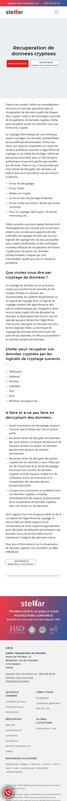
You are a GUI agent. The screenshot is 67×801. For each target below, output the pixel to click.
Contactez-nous (15, 706)
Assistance (12, 740)
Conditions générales (48, 703)
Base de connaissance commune (13, 730)
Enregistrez (42, 698)
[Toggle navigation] (56, 11)
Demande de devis (18, 63)
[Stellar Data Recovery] (14, 11)
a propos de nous (16, 701)
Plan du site (43, 708)
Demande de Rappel (17, 681)
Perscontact (12, 712)
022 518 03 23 (52, 3)
